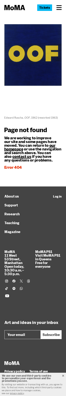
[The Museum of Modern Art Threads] (29, 281)
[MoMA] (12, 363)
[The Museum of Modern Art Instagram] (7, 281)
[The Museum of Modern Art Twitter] (21, 281)
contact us (21, 156)
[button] (59, 7)
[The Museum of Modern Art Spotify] (14, 288)
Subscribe (51, 335)
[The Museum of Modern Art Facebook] (14, 281)
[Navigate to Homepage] (15, 7)
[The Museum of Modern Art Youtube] (7, 296)
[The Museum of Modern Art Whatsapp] (21, 288)
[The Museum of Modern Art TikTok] (7, 288)
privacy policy (17, 393)
